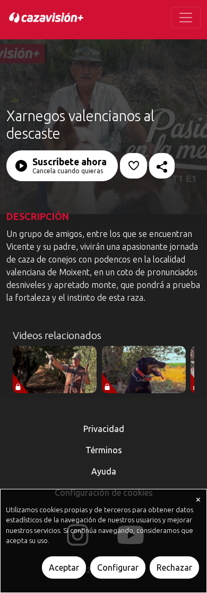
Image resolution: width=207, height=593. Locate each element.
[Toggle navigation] (186, 17)
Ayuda (103, 471)
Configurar (118, 567)
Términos (103, 450)
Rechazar (174, 567)
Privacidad (103, 429)
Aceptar (64, 567)
